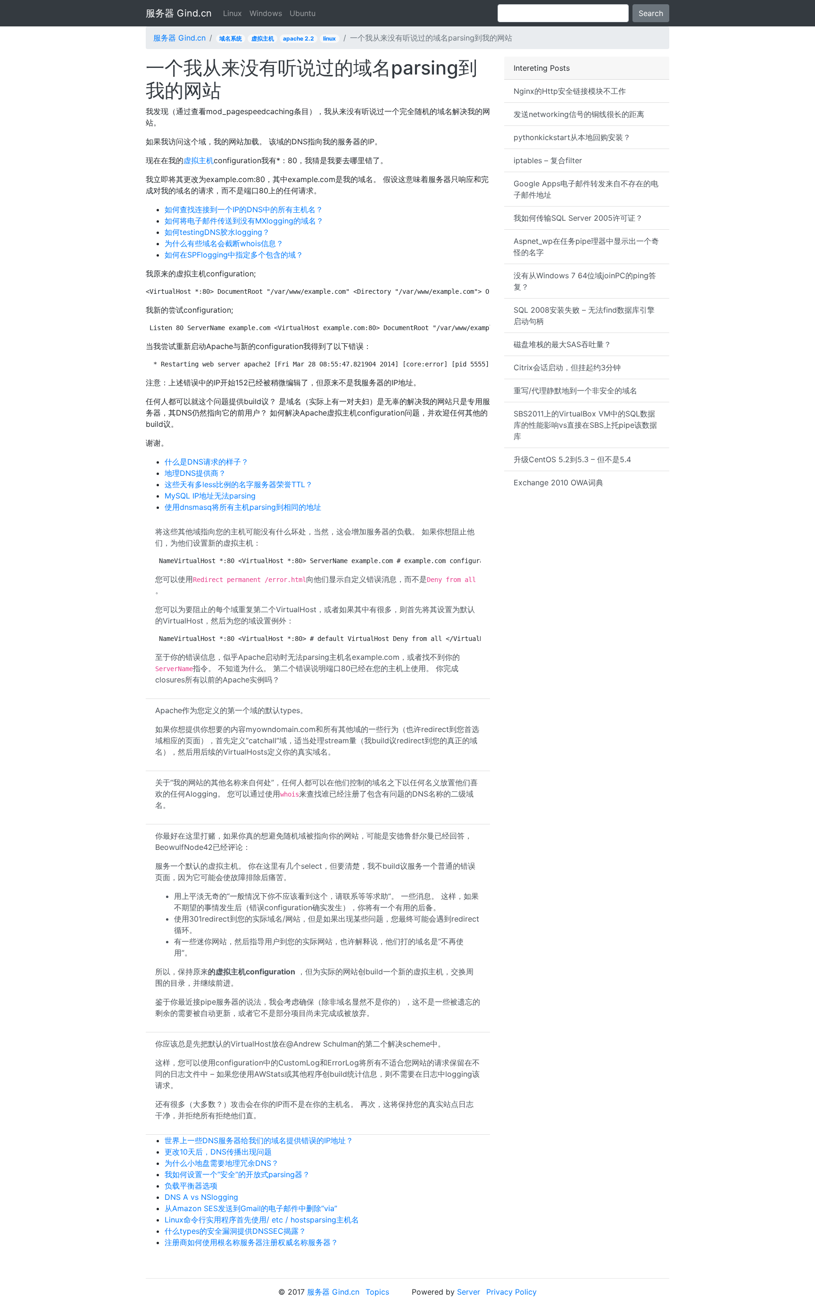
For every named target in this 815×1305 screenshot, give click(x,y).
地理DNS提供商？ (195, 473)
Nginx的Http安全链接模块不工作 (570, 91)
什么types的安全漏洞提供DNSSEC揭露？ (235, 1231)
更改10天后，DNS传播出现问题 (218, 1151)
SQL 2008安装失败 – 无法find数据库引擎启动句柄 (584, 315)
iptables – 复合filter (548, 160)
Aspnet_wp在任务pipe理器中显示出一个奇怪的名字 (586, 246)
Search (651, 13)
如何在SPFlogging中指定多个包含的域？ (234, 254)
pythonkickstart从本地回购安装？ (572, 137)
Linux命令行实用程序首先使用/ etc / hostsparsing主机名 (262, 1219)
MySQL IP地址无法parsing (210, 495)
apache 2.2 (298, 38)
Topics (377, 1292)
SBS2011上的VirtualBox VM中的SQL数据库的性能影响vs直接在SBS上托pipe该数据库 (585, 425)
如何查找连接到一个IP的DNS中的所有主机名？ (244, 209)
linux (329, 38)
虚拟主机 (262, 38)
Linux (232, 13)
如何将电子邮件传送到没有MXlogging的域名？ (244, 220)
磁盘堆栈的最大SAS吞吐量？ (562, 344)
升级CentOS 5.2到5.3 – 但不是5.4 (572, 459)
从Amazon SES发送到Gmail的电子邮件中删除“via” (251, 1208)
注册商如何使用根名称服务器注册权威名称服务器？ (251, 1242)
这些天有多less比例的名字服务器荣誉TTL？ (239, 484)
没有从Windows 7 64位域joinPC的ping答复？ (585, 281)
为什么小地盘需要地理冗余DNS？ (222, 1163)
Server (468, 1292)
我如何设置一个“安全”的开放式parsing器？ (237, 1174)
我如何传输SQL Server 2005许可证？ (578, 218)
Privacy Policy (511, 1292)
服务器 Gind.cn (179, 13)
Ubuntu (303, 13)
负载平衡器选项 (191, 1185)
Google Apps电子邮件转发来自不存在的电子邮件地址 (586, 189)
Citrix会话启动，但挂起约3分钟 (567, 367)
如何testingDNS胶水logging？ (217, 232)
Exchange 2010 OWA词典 (558, 482)
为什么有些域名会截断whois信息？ (224, 243)
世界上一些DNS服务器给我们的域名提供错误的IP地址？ (259, 1140)
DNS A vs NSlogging (201, 1197)
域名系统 (230, 38)
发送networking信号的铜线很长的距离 (579, 114)
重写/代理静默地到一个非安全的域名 (575, 390)
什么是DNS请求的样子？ (207, 461)
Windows (265, 13)
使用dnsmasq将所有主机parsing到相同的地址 (243, 507)
